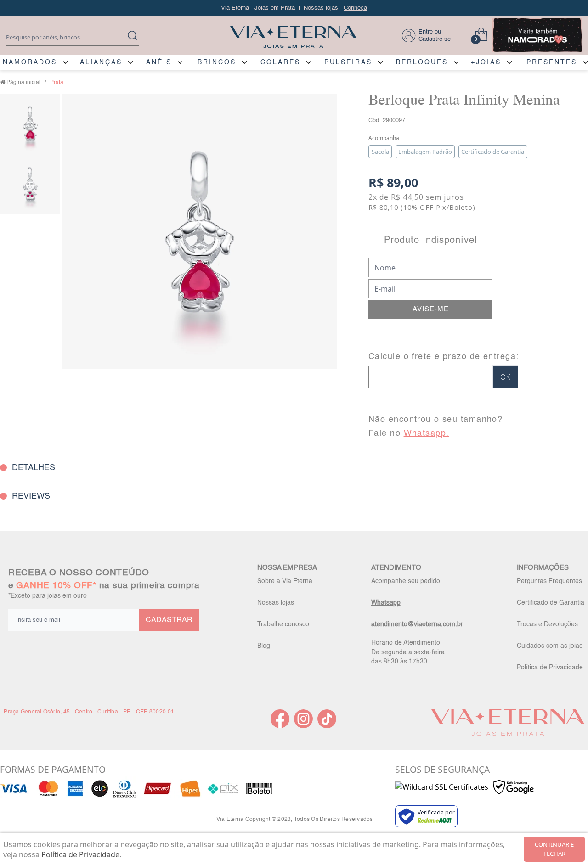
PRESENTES (551, 62)
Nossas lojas (275, 603)
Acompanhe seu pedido (405, 581)
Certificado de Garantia (550, 603)
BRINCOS (217, 62)
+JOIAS (486, 62)
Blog (263, 646)
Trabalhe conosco (283, 624)
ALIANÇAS (101, 62)
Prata (56, 82)
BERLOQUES (422, 62)
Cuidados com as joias (549, 646)
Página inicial (23, 82)
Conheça (355, 8)
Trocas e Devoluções (547, 624)
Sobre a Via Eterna (284, 581)
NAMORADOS (30, 62)
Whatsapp (386, 603)
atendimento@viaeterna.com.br (417, 624)
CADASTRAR (169, 620)
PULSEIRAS (348, 62)
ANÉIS (159, 62)
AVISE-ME (431, 309)
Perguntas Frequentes (549, 581)
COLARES (280, 62)
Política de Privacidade (550, 667)
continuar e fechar (554, 849)
